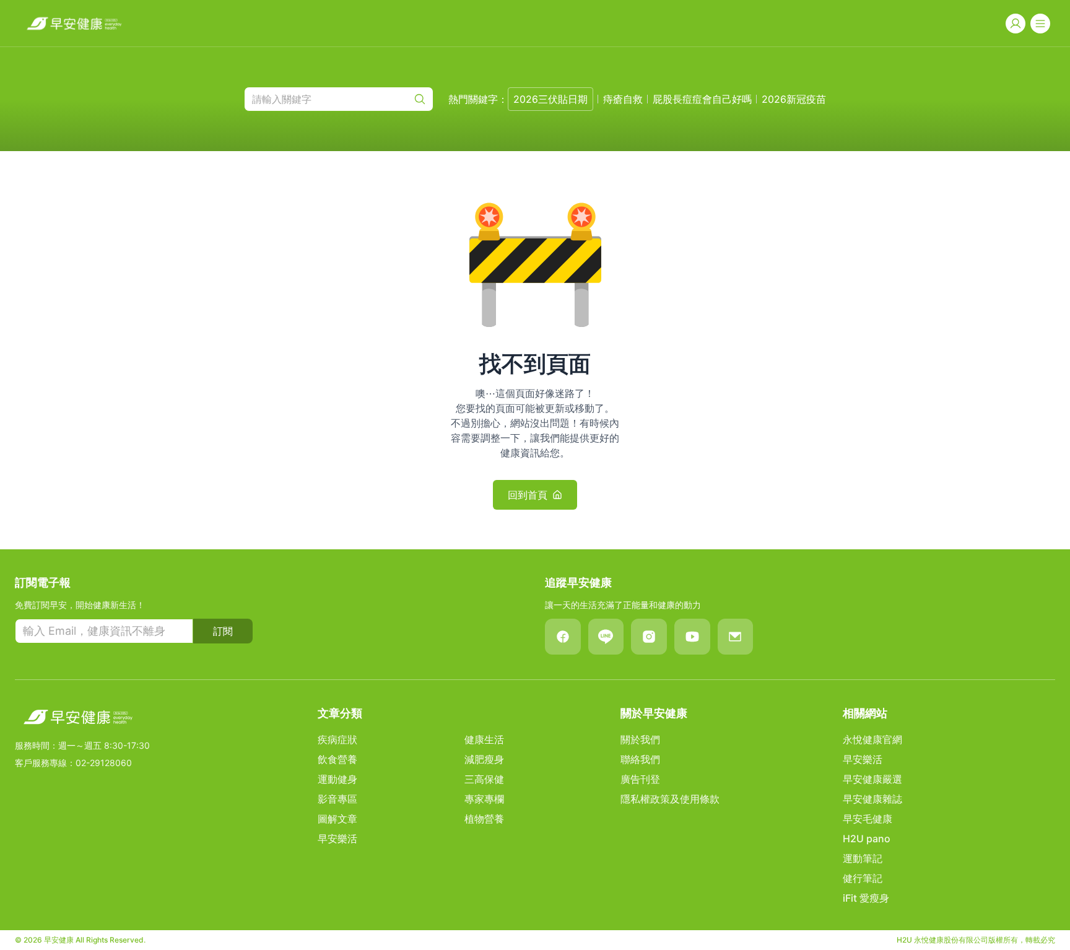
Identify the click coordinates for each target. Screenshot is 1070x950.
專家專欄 (484, 799)
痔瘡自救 (623, 99)
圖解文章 (337, 819)
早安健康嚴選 (872, 779)
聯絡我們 (640, 759)
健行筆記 (862, 878)
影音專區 (337, 799)
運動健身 (337, 779)
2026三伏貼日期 (550, 99)
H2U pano (866, 838)
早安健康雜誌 (872, 799)
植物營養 (484, 819)
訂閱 (223, 631)
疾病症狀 (337, 739)
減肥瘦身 (484, 759)
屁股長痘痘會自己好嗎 (702, 99)
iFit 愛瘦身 (866, 898)
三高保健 (484, 779)
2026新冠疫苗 (794, 99)
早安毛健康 (867, 819)
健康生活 (484, 739)
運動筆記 (862, 858)
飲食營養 (337, 759)
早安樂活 (337, 838)
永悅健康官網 (872, 739)
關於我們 (640, 739)
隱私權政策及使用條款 (670, 799)
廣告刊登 (640, 779)
